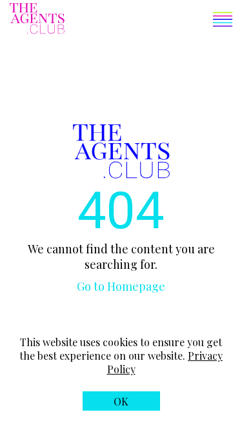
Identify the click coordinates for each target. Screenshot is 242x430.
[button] (148, 21)
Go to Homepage (121, 286)
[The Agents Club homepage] (37, 19)
